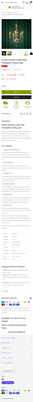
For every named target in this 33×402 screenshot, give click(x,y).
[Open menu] (2, 2)
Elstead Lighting (6, 69)
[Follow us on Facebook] (3, 379)
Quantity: (4, 86)
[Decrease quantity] (9, 86)
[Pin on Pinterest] (24, 114)
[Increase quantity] (17, 86)
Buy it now (16, 97)
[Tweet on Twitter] (27, 114)
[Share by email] (30, 114)
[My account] (27, 2)
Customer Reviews (18, 7)
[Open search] (24, 2)
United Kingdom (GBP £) (7, 371)
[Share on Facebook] (21, 114)
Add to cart (16, 92)
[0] (30, 3)
